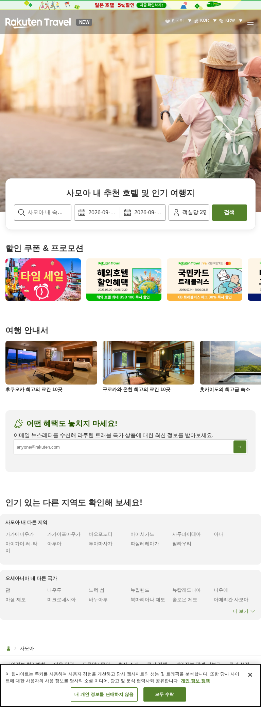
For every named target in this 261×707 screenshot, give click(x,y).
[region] (130, 685)
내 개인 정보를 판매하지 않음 (104, 694)
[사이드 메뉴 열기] (250, 22)
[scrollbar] (130, 279)
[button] (38, 22)
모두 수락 (164, 694)
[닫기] (250, 674)
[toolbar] (120, 212)
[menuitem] (179, 21)
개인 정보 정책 (195, 680)
